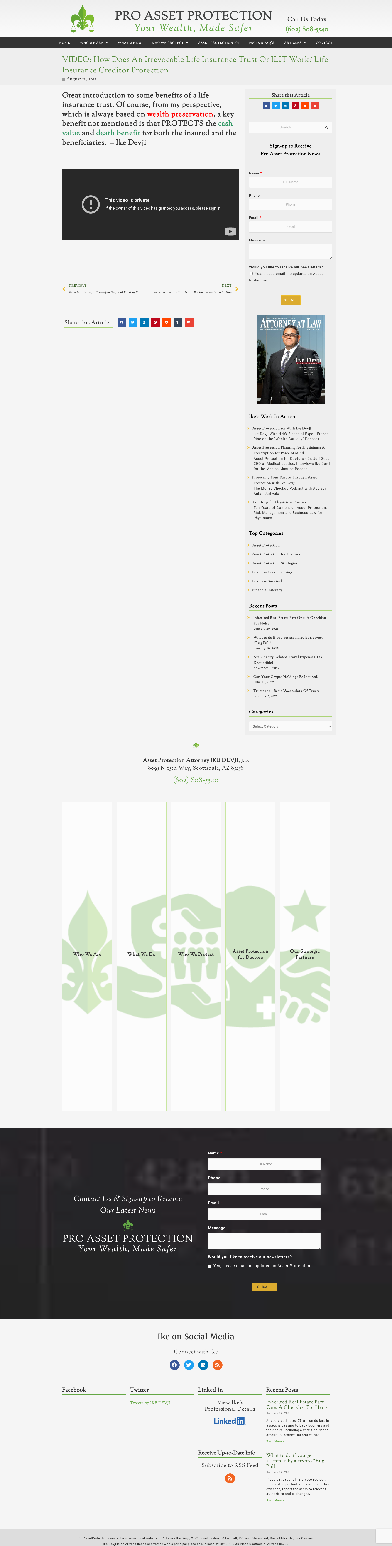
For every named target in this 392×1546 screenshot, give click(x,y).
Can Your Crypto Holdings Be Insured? (285, 677)
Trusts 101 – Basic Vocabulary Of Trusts (286, 691)
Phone (254, 196)
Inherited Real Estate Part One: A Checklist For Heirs (297, 1405)
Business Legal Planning (272, 572)
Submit (290, 300)
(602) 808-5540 (307, 29)
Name (255, 173)
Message (257, 240)
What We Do (129, 43)
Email (255, 218)
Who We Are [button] (91, 43)
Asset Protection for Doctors (276, 554)
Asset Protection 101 (218, 43)
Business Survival (267, 581)
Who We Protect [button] (167, 43)
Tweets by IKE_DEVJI (150, 1403)
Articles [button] (292, 43)
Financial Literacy (267, 590)
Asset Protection (266, 545)
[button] (122, 322)
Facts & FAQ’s (261, 43)
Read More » (275, 1441)
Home (64, 43)
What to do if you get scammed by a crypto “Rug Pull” (295, 1461)
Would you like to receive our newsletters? (286, 267)
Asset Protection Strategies (274, 563)
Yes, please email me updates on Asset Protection (261, 1265)
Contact (324, 43)
